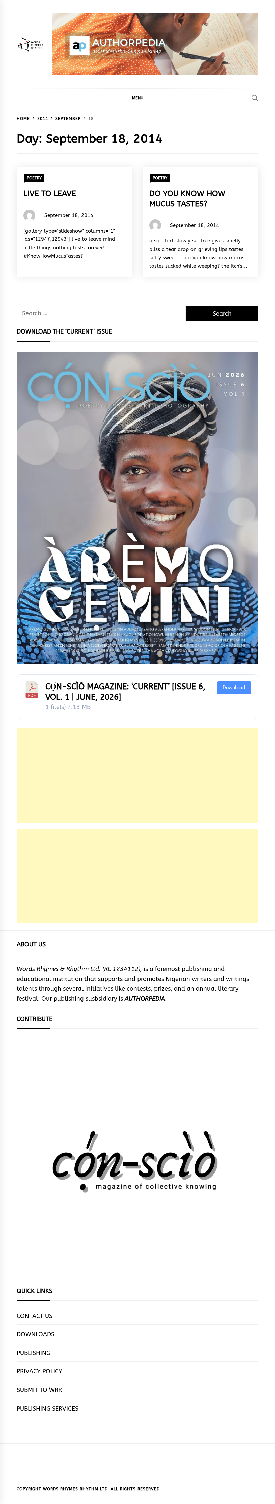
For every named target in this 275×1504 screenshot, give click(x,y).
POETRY (34, 178)
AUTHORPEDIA (145, 998)
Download (234, 688)
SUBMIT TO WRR (39, 1390)
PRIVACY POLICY (39, 1371)
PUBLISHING (33, 1353)
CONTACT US (34, 1316)
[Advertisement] (137, 775)
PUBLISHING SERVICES (47, 1408)
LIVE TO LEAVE (49, 193)
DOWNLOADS (35, 1334)
